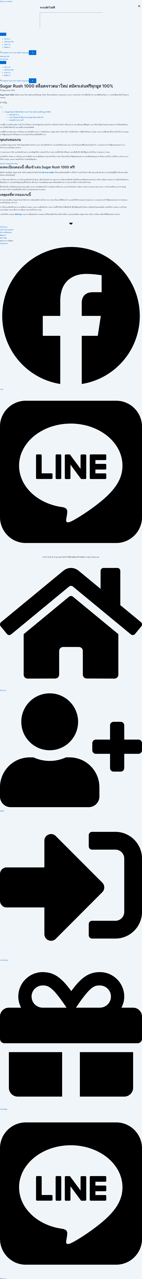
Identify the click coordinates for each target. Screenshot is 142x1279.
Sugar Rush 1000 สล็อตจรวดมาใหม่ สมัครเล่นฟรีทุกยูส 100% (28, 112)
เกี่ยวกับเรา (4, 227)
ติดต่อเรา (7, 47)
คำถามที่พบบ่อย (6, 232)
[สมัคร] (71, 807)
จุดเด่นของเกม (14, 115)
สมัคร (2, 811)
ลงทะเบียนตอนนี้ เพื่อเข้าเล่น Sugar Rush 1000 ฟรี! (26, 117)
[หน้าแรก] (71, 686)
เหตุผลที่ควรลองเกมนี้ (16, 120)
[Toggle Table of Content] (1, 107)
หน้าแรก (7, 39)
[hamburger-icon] (3, 34)
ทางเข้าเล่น (4, 960)
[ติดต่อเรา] (71, 1274)
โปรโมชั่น (3, 1109)
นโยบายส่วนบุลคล (6, 230)
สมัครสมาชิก (9, 42)
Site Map (3, 238)
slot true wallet (48, 172)
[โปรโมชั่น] (71, 1105)
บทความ (7, 44)
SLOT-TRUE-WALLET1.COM (73, 557)
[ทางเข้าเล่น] (71, 956)
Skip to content (6, 1)
